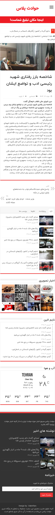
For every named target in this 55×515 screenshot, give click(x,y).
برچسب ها (23, 211)
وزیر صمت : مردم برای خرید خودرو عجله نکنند (20, 199)
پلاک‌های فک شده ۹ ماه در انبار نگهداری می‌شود (22, 230)
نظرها (33, 211)
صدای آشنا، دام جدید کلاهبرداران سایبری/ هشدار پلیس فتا (22, 218)
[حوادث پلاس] (27, 8)
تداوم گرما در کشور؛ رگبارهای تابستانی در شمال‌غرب (30, 31)
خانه (51, 36)
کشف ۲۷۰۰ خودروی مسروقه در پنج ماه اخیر (21, 239)
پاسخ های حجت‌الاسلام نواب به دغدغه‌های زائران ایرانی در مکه (31, 189)
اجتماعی (44, 36)
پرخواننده (42, 211)
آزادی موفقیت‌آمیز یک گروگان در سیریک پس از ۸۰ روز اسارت (20, 264)
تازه (51, 211)
